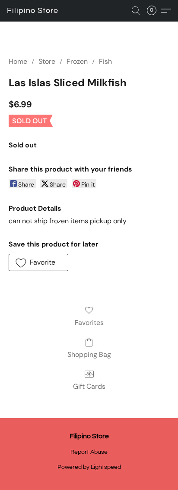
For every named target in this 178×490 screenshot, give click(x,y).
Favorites (89, 322)
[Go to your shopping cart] (154, 10)
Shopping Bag (89, 354)
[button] (32, 11)
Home (18, 61)
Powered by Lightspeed (89, 467)
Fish (105, 61)
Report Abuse (89, 452)
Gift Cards (89, 386)
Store (46, 61)
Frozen (77, 61)
